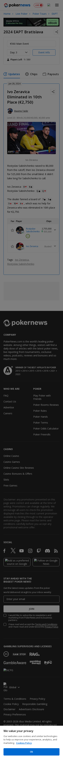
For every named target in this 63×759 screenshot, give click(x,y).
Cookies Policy (24, 743)
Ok (31, 751)
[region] (31, 742)
